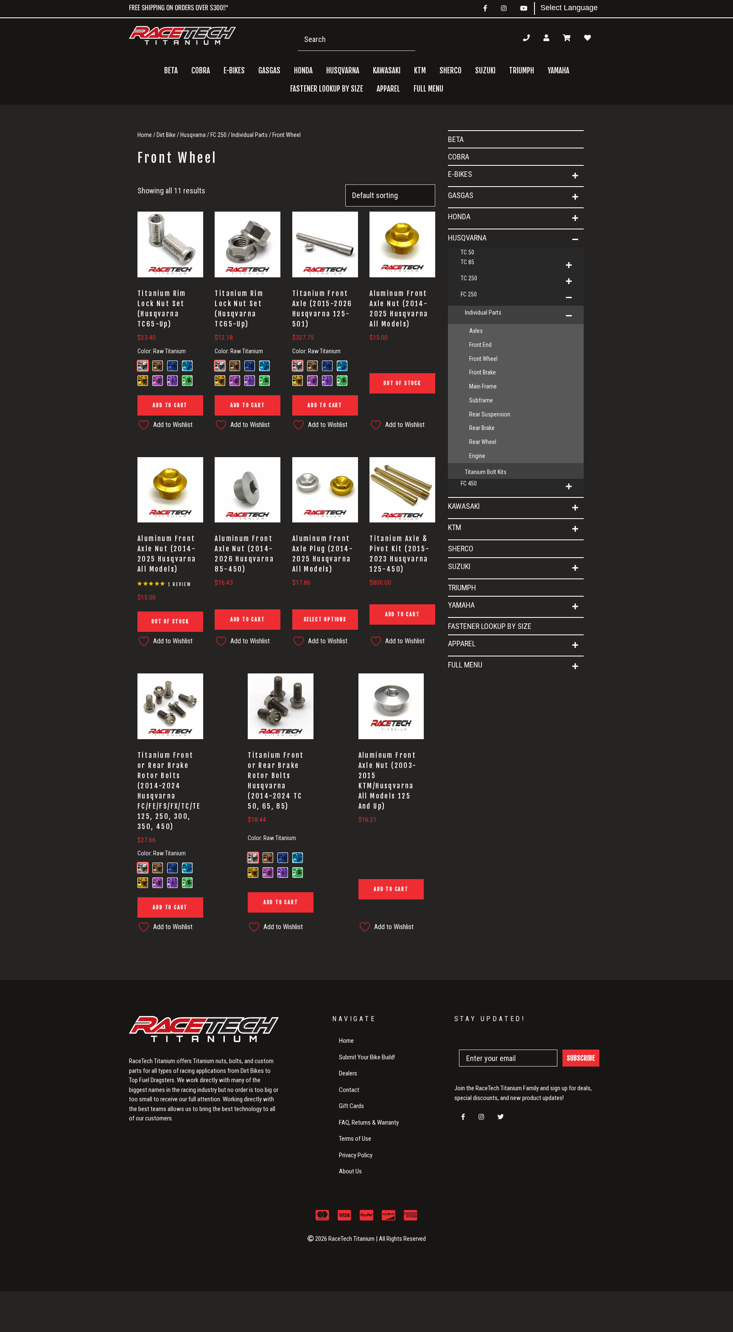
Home (144, 134)
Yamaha (461, 604)
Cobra (200, 70)
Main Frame (483, 386)
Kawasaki (464, 506)
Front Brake (482, 372)
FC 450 (469, 483)
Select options (325, 619)
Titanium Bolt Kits (485, 472)
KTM (454, 527)
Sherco (450, 70)
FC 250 (218, 134)
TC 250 (469, 278)
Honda (459, 216)
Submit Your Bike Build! (367, 1057)
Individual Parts (249, 134)
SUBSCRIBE (581, 1058)
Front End (480, 344)
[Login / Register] (546, 38)
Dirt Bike (166, 134)
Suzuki (459, 566)
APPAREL (462, 643)
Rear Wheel (482, 441)
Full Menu (465, 664)
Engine (477, 455)
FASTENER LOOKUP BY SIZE (326, 88)
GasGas (460, 195)
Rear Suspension (489, 414)
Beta (171, 70)
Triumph (521, 70)
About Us (350, 1171)
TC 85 (467, 262)
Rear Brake (482, 427)
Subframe (481, 400)
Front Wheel (483, 358)
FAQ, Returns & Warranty (369, 1122)
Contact (349, 1090)
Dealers (348, 1073)
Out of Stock (402, 383)
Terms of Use (355, 1138)
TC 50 (467, 252)
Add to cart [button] (170, 405)
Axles (476, 330)
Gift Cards (351, 1106)
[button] (575, 176)
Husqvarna (193, 134)
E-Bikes (460, 174)
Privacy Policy (355, 1155)
